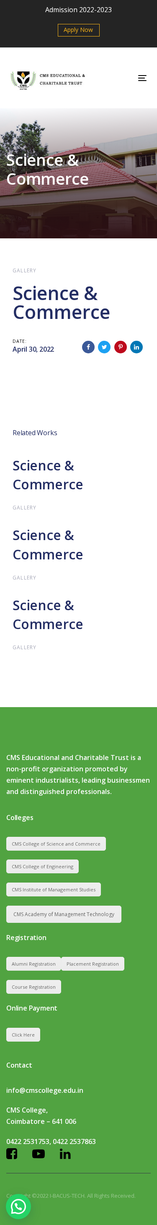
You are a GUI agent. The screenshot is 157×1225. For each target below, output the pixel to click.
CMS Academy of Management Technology (63, 914)
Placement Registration (93, 964)
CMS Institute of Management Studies (53, 889)
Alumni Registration (34, 964)
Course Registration (34, 987)
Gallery (24, 270)
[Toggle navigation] (124, 78)
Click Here (23, 1035)
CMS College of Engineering (42, 866)
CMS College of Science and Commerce (56, 844)
